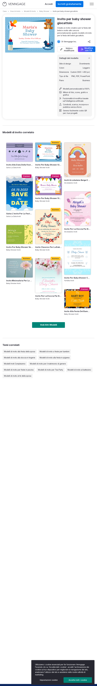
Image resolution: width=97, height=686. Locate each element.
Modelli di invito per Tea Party (50, 370)
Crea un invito (15, 11)
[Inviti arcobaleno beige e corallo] (77, 160)
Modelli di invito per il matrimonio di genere (48, 364)
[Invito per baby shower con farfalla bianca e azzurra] (77, 257)
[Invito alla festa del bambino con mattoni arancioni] (77, 298)
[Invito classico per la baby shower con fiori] (48, 227)
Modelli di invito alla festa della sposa (19, 351)
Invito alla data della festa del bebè (19, 165)
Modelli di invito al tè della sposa (17, 376)
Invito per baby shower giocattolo (48, 165)
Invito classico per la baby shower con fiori (48, 247)
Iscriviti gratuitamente (69, 4)
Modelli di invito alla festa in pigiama (54, 358)
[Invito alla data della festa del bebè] (19, 152)
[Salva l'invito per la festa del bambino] (19, 193)
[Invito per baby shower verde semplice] (19, 234)
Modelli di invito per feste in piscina (18, 370)
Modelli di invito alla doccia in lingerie (19, 358)
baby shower (44, 11)
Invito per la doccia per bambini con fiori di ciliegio (48, 296)
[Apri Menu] (91, 4)
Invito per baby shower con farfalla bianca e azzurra (77, 278)
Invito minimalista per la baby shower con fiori (19, 281)
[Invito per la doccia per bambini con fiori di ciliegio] (48, 276)
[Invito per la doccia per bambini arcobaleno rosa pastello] (77, 209)
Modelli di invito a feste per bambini (54, 351)
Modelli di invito (30, 11)
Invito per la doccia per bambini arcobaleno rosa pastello (77, 229)
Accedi (49, 4)
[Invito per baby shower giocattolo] (48, 152)
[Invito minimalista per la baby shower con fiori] (19, 268)
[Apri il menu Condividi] (89, 41)
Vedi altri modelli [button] (48, 325)
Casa (5, 11)
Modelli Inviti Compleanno (14, 364)
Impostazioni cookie (49, 680)
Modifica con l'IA (88, 49)
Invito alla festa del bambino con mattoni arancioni (77, 311)
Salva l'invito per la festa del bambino (19, 214)
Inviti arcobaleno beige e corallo (77, 180)
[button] (67, 49)
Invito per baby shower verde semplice (19, 247)
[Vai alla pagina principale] (14, 4)
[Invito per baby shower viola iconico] (48, 185)
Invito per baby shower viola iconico (48, 198)
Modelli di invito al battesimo (79, 370)
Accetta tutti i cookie (78, 680)
